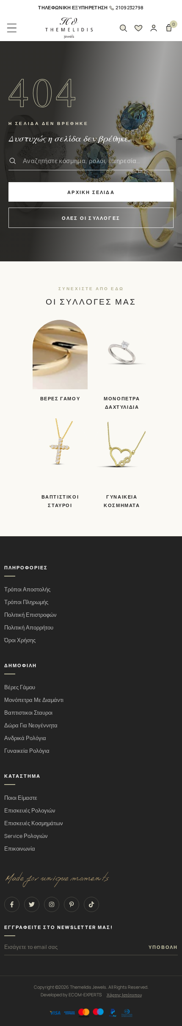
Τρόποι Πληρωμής (26, 602)
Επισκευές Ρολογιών (29, 810)
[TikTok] (91, 904)
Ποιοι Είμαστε (20, 797)
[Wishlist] (138, 28)
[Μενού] (11, 28)
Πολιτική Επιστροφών (30, 614)
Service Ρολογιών (26, 836)
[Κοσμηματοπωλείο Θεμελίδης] (69, 28)
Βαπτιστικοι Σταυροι (28, 712)
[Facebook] (11, 904)
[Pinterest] (71, 904)
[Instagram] (51, 904)
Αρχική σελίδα (91, 192)
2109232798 (129, 7)
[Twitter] (31, 904)
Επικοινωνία (19, 848)
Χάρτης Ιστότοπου (124, 995)
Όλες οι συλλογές (91, 218)
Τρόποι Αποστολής (27, 589)
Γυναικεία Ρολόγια (27, 750)
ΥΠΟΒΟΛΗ (163, 947)
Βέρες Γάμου (19, 687)
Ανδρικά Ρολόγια (25, 738)
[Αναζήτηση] (123, 28)
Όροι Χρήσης (20, 640)
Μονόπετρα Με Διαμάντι (33, 700)
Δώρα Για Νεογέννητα (31, 725)
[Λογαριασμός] (153, 28)
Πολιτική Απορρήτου (28, 627)
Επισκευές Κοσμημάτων (33, 823)
